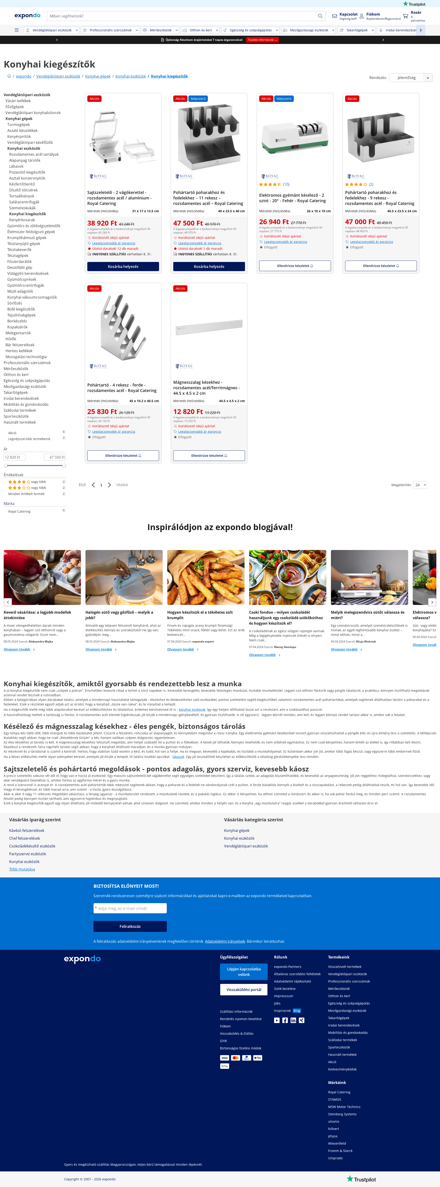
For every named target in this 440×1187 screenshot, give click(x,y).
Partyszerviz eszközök (27, 853)
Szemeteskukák (22, 207)
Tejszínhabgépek (21, 315)
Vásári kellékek (18, 100)
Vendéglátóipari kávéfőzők (30, 142)
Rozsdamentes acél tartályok (34, 154)
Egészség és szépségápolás (27, 380)
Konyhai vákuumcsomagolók (32, 297)
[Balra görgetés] (57, 40)
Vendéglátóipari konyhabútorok (33, 112)
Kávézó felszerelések (26, 830)
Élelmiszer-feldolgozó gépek (31, 231)
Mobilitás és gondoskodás (26, 404)
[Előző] (93, 485)
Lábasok (16, 166)
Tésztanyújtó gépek (23, 243)
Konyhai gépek (19, 118)
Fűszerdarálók (19, 261)
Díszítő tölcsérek (23, 190)
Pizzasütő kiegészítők (27, 172)
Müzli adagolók (20, 291)
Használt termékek (20, 422)
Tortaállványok (21, 196)
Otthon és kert (16, 374)
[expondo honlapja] (9, 76)
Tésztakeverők (19, 249)
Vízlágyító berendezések (28, 273)
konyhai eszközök (192, 709)
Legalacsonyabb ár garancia (113, 243)
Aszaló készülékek (22, 130)
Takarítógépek (16, 392)
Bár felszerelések (20, 344)
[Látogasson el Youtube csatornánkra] (277, 1021)
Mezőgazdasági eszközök (25, 386)
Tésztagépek (17, 255)
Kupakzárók (17, 326)
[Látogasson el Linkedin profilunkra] (293, 1021)
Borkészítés (17, 321)
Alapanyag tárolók (24, 160)
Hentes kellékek (19, 350)
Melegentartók (18, 332)
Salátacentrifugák (24, 201)
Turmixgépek (18, 124)
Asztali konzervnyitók (27, 178)
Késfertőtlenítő (22, 184)
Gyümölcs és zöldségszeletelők (33, 225)
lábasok (178, 756)
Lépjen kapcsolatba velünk (244, 971)
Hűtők (11, 338)
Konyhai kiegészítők (27, 213)
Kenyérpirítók (19, 136)
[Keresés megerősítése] (320, 16)
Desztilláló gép (19, 267)
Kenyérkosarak (22, 219)
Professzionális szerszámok (27, 362)
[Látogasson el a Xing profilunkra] (301, 1021)
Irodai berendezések (21, 398)
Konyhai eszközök (23, 148)
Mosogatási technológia (26, 356)
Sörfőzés (14, 303)
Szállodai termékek (20, 410)
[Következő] (109, 485)
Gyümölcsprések (21, 279)
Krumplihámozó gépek (26, 237)
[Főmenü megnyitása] (16, 30)
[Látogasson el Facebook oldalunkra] (285, 1021)
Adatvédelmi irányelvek (225, 941)
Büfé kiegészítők (21, 309)
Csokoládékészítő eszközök (32, 846)
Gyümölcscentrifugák (25, 285)
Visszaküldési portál (244, 989)
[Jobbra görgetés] (383, 40)
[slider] (5, 465)
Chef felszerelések (24, 838)
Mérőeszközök (16, 368)
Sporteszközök (16, 416)
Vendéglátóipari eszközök (27, 94)
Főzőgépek (15, 106)
